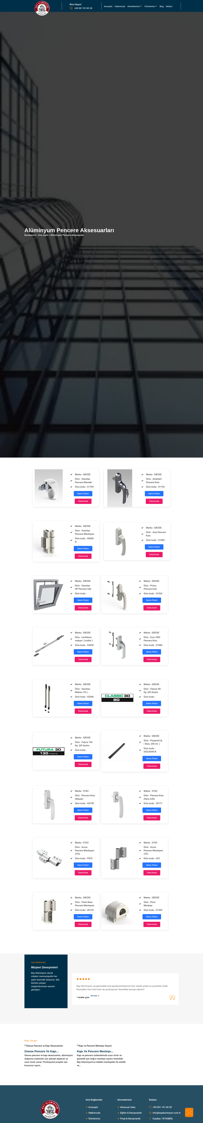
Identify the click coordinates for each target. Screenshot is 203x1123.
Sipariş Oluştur (83, 494)
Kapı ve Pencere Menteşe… (95, 1051)
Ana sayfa (43, 235)
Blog (162, 6)
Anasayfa (108, 6)
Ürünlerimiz (149, 6)
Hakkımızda (120, 6)
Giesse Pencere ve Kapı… (41, 1051)
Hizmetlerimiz (133, 6)
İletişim (169, 6)
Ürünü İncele (83, 501)
